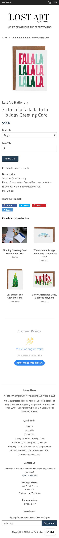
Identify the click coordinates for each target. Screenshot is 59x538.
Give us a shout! (29, 475)
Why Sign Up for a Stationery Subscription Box (29, 446)
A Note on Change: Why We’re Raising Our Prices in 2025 (29, 396)
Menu (9, 2)
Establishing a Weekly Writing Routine (29, 442)
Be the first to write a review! (29, 362)
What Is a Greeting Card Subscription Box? (29, 450)
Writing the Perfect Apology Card (29, 438)
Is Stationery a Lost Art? (29, 454)
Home (4, 37)
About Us (29, 430)
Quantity (6, 130)
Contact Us (29, 434)
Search (29, 426)
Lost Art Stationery (37, 531)
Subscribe (49, 523)
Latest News (29, 390)
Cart (54, 2)
